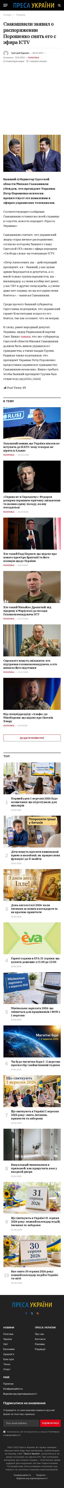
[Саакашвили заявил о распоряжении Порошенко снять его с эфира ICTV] (32, 153)
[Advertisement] (32, 96)
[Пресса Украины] (33, 5)
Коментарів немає (15, 61)
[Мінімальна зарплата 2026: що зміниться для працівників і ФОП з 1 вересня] (32, 988)
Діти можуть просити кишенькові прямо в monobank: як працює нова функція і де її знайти (35, 855)
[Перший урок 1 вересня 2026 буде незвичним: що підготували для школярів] (32, 778)
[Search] (59, 5)
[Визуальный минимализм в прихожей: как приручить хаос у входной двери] (32, 1145)
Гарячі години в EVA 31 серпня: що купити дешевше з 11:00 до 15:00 (35, 960)
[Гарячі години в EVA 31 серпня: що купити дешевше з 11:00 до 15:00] (32, 938)
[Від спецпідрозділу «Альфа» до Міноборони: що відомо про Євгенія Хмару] (32, 694)
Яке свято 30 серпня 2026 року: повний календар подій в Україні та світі (34, 1275)
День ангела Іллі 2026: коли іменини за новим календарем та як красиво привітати (34, 909)
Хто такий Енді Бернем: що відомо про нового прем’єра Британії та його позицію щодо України (30, 557)
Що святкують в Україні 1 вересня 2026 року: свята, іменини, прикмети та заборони (35, 1115)
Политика (33, 58)
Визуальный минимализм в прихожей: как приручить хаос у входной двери (34, 1168)
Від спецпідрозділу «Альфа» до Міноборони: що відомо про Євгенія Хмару (28, 717)
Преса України (31, 1453)
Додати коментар (32, 738)
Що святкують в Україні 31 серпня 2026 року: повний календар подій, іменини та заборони (35, 1221)
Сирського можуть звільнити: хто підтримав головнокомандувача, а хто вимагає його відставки (30, 664)
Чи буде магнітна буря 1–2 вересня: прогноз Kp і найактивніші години (35, 1063)
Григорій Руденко (20, 53)
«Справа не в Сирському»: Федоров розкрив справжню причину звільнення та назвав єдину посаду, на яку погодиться (31, 502)
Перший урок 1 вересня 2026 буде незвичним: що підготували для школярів (34, 802)
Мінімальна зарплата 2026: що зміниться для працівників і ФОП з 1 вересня (35, 1012)
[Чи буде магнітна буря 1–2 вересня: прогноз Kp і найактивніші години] (32, 1041)
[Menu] (5, 5)
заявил (26, 336)
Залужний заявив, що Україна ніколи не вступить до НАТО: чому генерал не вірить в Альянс (31, 447)
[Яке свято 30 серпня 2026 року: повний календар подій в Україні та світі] (32, 1251)
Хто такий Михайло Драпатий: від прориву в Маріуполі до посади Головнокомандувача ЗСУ (27, 611)
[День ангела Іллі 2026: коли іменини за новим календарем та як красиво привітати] (32, 885)
